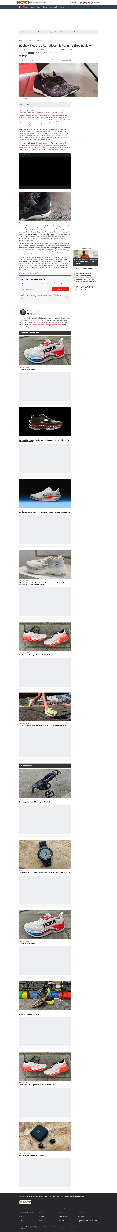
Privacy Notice (24, 295)
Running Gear (27, 40)
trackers (39, 325)
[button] (97, 2)
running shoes (47, 322)
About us (61, 1220)
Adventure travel (63, 1216)
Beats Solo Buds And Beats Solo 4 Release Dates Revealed (86, 280)
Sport (45, 7)
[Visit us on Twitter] (84, 3)
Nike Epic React (43, 265)
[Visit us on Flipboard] (92, 3)
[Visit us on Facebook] (81, 3)
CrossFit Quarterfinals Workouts (55, 32)
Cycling (21, 1216)
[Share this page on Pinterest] (25, 56)
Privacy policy (62, 1209)
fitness (34, 325)
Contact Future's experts (46, 1209)
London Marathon (35, 32)
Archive (41, 1220)
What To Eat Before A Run (84, 268)
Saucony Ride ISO (56, 267)
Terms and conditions (25, 1209)
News (62, 7)
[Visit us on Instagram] (86, 3)
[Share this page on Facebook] (20, 56)
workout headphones (39, 327)
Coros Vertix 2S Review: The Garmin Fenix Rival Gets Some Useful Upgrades (86, 288)
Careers (41, 1213)
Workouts (41, 1216)
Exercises (80, 1213)
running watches (50, 325)
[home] (19, 7)
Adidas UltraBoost (27, 265)
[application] (45, 171)
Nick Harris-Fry (40, 52)
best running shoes (25, 118)
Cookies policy (82, 1209)
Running (60, 1213)
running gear (59, 322)
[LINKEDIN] (34, 313)
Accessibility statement (26, 1213)
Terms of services (41, 294)
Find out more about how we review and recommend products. (48, 112)
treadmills (59, 325)
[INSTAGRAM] (31, 313)
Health (32, 7)
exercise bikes (23, 327)
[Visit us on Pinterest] (89, 3)
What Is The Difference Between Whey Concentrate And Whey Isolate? (86, 261)
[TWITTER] (28, 313)
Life (50, 7)
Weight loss (81, 1216)
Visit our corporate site (77, 1196)
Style (55, 7)
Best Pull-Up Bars (75, 32)
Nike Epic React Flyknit (36, 145)
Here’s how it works (66, 60)
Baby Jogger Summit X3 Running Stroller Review (84, 274)
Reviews (30, 53)
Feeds (21, 1220)
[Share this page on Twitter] (23, 56)
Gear (38, 7)
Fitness (25, 7)
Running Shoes (37, 40)
